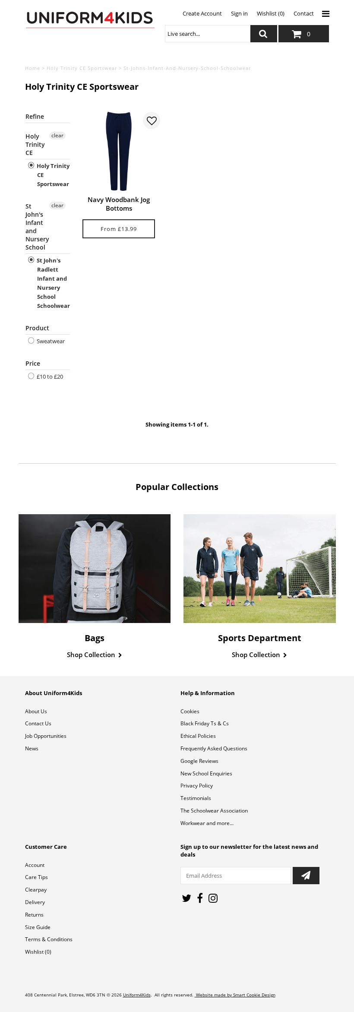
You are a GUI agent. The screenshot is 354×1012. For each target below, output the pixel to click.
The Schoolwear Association (214, 810)
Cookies (189, 711)
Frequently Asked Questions (213, 748)
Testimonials (195, 798)
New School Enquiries (206, 773)
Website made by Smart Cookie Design (235, 995)
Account (34, 865)
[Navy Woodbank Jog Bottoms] (118, 151)
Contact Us (38, 723)
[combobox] (207, 33)
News (31, 748)
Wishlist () (38, 951)
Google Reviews (199, 761)
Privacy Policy (196, 785)
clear (57, 135)
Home (32, 68)
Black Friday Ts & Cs (204, 723)
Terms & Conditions (49, 939)
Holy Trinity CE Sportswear (82, 68)
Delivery (35, 902)
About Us (36, 711)
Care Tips (36, 877)
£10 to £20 (49, 376)
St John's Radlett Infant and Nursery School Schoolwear (52, 283)
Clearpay (36, 889)
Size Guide (38, 927)
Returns (34, 914)
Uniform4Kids (137, 995)
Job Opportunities (45, 736)
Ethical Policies (198, 736)
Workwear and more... (207, 823)
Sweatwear (50, 341)
